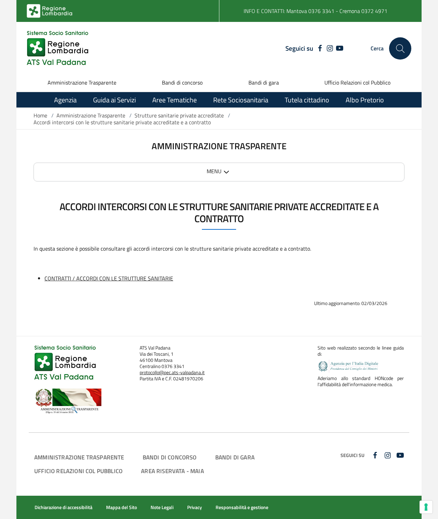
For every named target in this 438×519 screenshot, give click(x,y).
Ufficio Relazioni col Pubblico (357, 82)
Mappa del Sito (121, 507)
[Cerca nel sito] (400, 48)
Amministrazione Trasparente (82, 82)
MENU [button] (214, 171)
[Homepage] (57, 48)
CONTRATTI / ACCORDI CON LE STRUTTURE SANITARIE (108, 278)
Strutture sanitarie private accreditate (179, 115)
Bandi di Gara (235, 457)
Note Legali (162, 507)
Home (40, 115)
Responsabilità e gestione (242, 507)
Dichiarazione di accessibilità (63, 507)
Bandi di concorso (182, 82)
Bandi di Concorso (170, 457)
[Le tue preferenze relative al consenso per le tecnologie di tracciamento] (426, 507)
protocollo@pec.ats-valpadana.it (172, 372)
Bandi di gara (263, 82)
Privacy (194, 507)
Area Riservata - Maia (172, 471)
